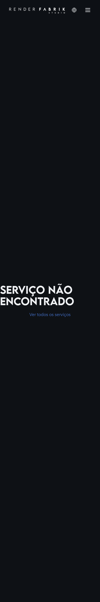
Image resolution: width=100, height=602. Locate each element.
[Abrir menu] (87, 10)
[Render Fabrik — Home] (37, 10)
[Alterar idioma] (74, 10)
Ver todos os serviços (50, 315)
